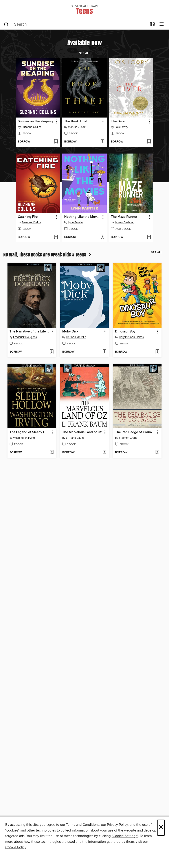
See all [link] (84, 53)
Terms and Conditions (82, 824)
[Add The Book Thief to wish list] (102, 142)
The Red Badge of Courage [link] (135, 432)
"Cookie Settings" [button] (125, 836)
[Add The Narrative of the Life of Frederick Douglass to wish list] (51, 352)
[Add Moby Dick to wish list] (104, 352)
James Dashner (124, 222)
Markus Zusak (77, 127)
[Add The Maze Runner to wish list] (149, 237)
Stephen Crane (128, 438)
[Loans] (153, 25)
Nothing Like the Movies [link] (82, 217)
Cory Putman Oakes (131, 337)
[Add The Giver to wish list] (149, 142)
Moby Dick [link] (70, 332)
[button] (56, 122)
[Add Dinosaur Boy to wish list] (157, 352)
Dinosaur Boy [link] (125, 332)
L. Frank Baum (75, 438)
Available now (84, 42)
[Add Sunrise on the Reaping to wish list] (56, 142)
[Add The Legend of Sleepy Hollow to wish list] (51, 453)
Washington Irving (24, 438)
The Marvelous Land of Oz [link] (82, 432)
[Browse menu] (162, 24)
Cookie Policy (15, 847)
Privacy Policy (117, 824)
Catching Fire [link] (28, 217)
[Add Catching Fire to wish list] (56, 237)
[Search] (6, 24)
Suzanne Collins (31, 127)
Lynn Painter (75, 222)
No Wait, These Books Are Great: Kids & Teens (45, 254)
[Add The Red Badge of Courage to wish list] (157, 453)
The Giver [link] (118, 121)
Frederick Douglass (25, 337)
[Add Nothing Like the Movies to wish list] (102, 237)
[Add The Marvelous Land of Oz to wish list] (104, 453)
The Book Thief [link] (75, 121)
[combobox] (75, 24)
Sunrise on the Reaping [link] (35, 121)
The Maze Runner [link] (124, 217)
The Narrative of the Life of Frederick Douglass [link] (29, 332)
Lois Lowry (121, 127)
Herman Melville (76, 337)
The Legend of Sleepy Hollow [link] (29, 432)
